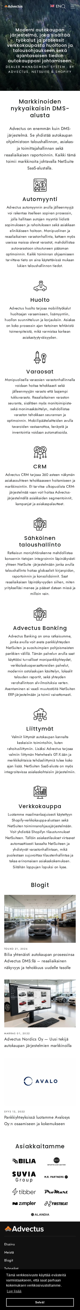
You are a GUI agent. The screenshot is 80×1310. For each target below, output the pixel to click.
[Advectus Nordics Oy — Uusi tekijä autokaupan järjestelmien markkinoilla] (40, 1003)
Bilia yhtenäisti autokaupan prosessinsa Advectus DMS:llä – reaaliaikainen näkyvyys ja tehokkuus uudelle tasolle (39, 961)
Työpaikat (11, 1268)
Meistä (9, 1252)
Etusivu (9, 1244)
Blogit (8, 1260)
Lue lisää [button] (14, 1291)
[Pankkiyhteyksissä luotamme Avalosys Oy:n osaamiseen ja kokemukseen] (40, 1082)
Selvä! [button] (40, 1302)
